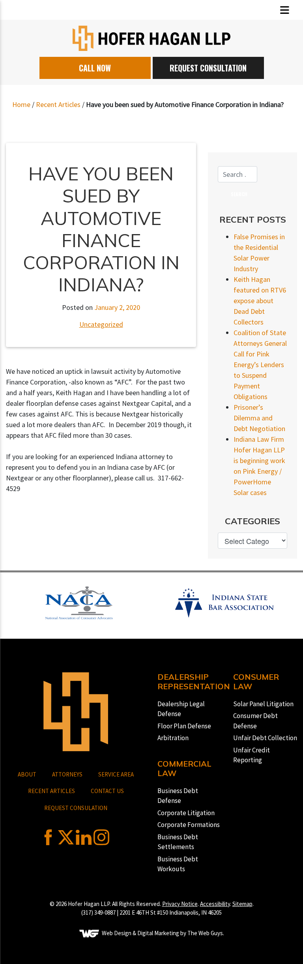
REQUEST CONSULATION (75, 808)
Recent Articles (58, 104)
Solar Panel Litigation (263, 704)
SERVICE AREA (116, 774)
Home (21, 104)
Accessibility (215, 904)
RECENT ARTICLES (51, 791)
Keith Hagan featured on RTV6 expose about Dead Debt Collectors (260, 300)
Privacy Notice (180, 904)
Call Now (95, 68)
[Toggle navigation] (284, 10)
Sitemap (242, 904)
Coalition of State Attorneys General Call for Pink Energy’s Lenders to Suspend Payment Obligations (260, 364)
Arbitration (173, 737)
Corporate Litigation (186, 812)
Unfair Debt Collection (265, 737)
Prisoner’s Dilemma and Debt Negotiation (259, 418)
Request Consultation (208, 68)
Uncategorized (101, 324)
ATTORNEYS (67, 774)
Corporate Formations (188, 824)
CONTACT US (107, 791)
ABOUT (27, 774)
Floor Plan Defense (184, 726)
